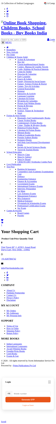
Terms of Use (12, 326)
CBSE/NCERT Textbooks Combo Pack (34, 162)
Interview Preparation (26, 189)
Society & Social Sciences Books (31, 147)
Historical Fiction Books (27, 128)
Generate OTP (28, 400)
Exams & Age (13, 356)
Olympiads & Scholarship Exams (31, 203)
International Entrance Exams (30, 186)
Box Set (20, 62)
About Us (11, 290)
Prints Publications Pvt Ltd (24, 365)
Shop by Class (23, 154)
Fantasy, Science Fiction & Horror (32, 84)
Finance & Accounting (27, 181)
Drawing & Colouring (26, 74)
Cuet (19, 174)
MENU (8, 42)
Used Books (12, 353)
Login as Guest (28, 405)
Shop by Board (23, 159)
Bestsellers (11, 50)
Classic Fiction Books (26, 120)
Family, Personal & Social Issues (31, 81)
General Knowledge (26, 89)
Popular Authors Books (27, 137)
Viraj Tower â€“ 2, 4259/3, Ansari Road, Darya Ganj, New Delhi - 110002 (18, 248)
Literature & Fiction (25, 98)
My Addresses (13, 313)
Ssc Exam (21, 208)
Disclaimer (11, 300)
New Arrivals (12, 52)
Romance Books (24, 140)
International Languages (17, 346)
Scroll (3, 421)
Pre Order (11, 54)
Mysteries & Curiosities (27, 101)
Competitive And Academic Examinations (35, 171)
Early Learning (23, 76)
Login (52, 39)
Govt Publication (14, 164)
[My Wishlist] (2, 220)
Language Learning (25, 96)
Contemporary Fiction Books (29, 123)
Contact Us (11, 295)
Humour (21, 91)
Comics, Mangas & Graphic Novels (32, 67)
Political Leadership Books (29, 135)
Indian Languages (14, 344)
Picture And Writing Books (29, 103)
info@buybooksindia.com (12, 268)
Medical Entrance (24, 201)
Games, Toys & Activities (28, 86)
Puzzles (20, 215)
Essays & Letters (24, 79)
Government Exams (26, 184)
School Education (14, 152)
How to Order (13, 328)
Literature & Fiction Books (29, 130)
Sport (19, 113)
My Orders (11, 311)
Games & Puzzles (14, 210)
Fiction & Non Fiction (16, 115)
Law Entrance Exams (26, 193)
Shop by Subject (24, 157)
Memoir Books (23, 132)
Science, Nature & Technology (30, 111)
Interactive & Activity (26, 93)
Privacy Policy (13, 298)
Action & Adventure (26, 59)
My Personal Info (14, 315)
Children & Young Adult (17, 57)
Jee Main (21, 191)
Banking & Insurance (26, 169)
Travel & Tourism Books (28, 150)
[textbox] (13, 39)
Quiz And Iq (22, 108)
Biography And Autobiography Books (33, 118)
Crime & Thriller (24, 72)
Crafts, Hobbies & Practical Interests (33, 69)
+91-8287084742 (8, 259)
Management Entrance (27, 196)
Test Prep (11, 167)
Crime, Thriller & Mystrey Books (31, 125)
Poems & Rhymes (25, 106)
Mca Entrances (23, 198)
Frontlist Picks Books (16, 351)
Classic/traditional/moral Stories (30, 64)
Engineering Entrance (26, 179)
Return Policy (12, 333)
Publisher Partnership (16, 293)
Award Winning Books (16, 349)
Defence (21, 176)
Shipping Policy (13, 331)
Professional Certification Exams (31, 206)
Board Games (23, 213)
